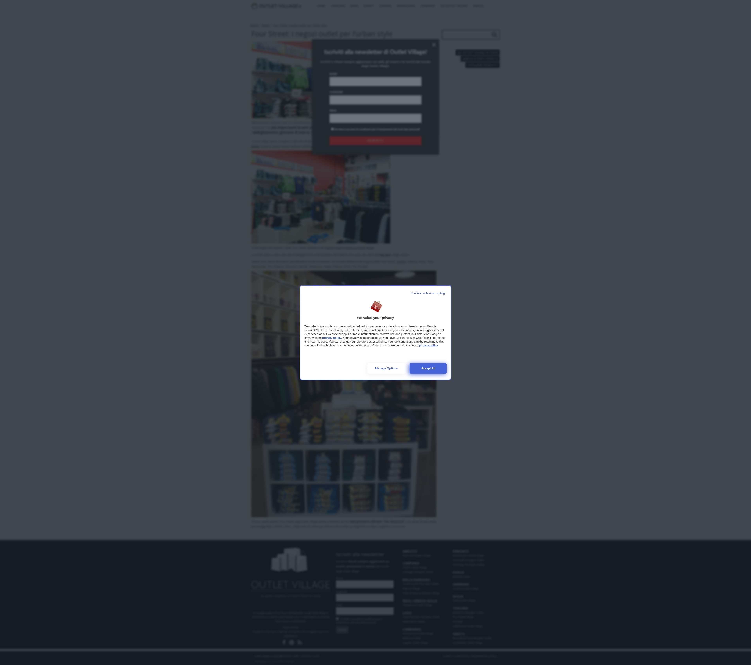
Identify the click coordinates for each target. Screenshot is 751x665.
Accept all (428, 368)
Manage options (386, 368)
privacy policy (331, 337)
